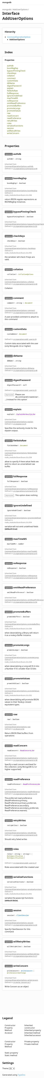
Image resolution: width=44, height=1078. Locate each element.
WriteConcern (26, 971)
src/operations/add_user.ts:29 (24, 339)
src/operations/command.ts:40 (25, 284)
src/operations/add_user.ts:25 (24, 390)
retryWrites (12, 121)
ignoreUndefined (14, 96)
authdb (10, 66)
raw (8, 113)
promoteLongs (13, 108)
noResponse (12, 101)
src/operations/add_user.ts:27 (24, 863)
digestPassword (14, 86)
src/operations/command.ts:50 (25, 578)
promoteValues (14, 111)
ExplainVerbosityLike (25, 414)
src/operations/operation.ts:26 (25, 925)
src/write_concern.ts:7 (22, 982)
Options (34, 2)
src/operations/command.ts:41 (25, 553)
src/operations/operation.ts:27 (25, 956)
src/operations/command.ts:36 (25, 491)
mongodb (6, 2)
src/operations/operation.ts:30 (25, 794)
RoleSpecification (15, 856)
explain (10, 88)
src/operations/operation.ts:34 (25, 602)
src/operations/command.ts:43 (25, 313)
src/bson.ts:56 (18, 729)
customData (12, 81)
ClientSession (22, 915)
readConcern (13, 116)
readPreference (14, 118)
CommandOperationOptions (18, 37)
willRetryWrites (13, 131)
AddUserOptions (20, 9)
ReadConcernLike (27, 750)
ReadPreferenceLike (31, 784)
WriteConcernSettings (16, 973)
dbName (11, 83)
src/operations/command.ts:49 (25, 168)
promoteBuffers (14, 106)
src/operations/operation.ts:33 (25, 226)
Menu (39, 2)
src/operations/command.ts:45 (25, 835)
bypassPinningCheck (16, 71)
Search (30, 2)
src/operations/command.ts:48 (25, 370)
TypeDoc (21, 1075)
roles (9, 123)
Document (28, 303)
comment (11, 78)
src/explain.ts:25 (19, 424)
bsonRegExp (12, 68)
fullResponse (13, 93)
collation (11, 75)
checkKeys (11, 73)
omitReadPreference (16, 103)
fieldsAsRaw (12, 90)
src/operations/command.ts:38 (25, 760)
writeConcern (13, 133)
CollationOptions (25, 274)
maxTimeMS (12, 98)
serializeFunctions (15, 126)
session (10, 128)
